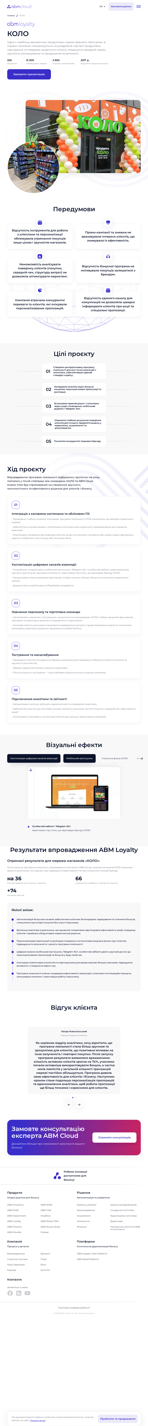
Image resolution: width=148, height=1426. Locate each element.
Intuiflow (46, 1215)
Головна (11, 15)
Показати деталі (37, 1420)
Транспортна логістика (123, 1215)
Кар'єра (11, 1270)
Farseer (45, 1232)
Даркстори (116, 1221)
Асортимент (84, 1215)
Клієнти (45, 1270)
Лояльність (83, 1221)
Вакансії (45, 1253)
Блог (43, 1264)
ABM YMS (46, 1210)
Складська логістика (122, 1210)
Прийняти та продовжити (118, 1418)
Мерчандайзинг (86, 1210)
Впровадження (16, 1253)
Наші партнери (16, 1264)
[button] (141, 758)
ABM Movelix (14, 1232)
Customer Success (17, 1259)
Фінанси (81, 1226)
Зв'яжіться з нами (17, 1287)
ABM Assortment (16, 1215)
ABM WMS (46, 1204)
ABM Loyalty (14, 1221)
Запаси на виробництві (123, 1204)
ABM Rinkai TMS (49, 1221)
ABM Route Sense (50, 1226)
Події (44, 1259)
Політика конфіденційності (74, 1308)
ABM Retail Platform (88, 1259)
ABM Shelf (12, 1210)
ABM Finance (14, 1226)
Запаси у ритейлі (86, 1204)
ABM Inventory (15, 1204)
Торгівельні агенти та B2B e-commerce (125, 1228)
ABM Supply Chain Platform (92, 1253)
